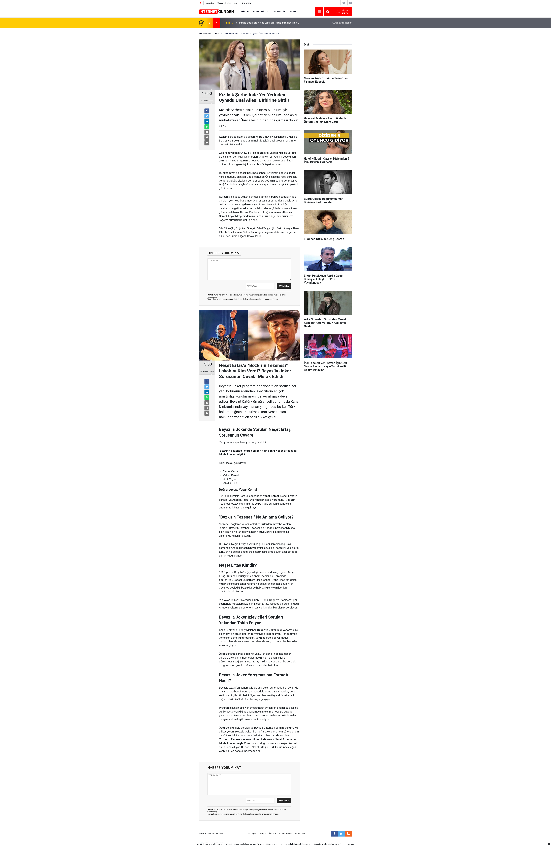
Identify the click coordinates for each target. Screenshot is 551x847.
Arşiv (236, 3)
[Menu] (319, 11)
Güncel (245, 11)
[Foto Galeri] (350, 2)
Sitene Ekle (246, 3)
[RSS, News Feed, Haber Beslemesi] (348, 834)
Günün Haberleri (224, 3)
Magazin (279, 11)
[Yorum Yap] (206, 142)
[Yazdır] (206, 137)
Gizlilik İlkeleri (285, 834)
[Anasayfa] (200, 3)
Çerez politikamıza (339, 844)
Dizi (269, 11)
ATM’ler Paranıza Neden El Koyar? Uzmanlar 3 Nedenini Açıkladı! (268, 22)
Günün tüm (342, 22)
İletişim (272, 834)
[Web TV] (343, 2)
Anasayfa (251, 834)
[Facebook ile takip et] (334, 834)
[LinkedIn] (206, 121)
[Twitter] (206, 116)
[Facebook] (206, 110)
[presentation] (209, 23)
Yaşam (292, 11)
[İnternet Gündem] (217, 11)
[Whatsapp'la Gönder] (206, 126)
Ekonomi (258, 11)
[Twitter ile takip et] (341, 834)
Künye (263, 834)
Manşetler (210, 3)
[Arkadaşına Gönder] (206, 132)
